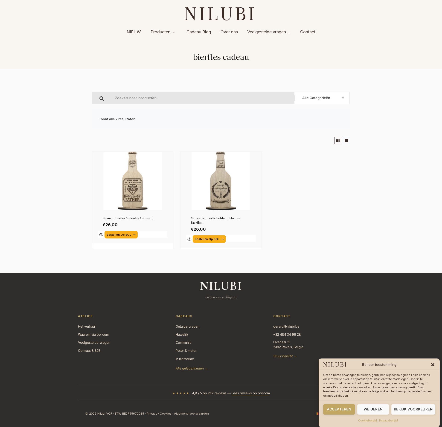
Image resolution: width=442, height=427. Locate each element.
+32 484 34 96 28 (287, 334)
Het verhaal (87, 326)
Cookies (166, 413)
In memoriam (185, 359)
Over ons (229, 31)
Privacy (152, 413)
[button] (432, 364)
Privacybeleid (388, 420)
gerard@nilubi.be (286, 326)
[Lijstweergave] (346, 140)
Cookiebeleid (367, 420)
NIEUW (134, 31)
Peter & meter (186, 350)
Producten (160, 31)
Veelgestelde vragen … (269, 31)
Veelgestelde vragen (94, 342)
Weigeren (373, 409)
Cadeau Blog (198, 31)
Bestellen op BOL (119, 234)
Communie (184, 342)
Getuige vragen (187, 326)
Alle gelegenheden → (192, 368)
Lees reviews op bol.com (251, 393)
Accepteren (339, 409)
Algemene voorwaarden (191, 413)
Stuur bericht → (285, 356)
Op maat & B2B (89, 350)
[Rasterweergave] (337, 140)
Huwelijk (182, 334)
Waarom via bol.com (93, 334)
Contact (307, 31)
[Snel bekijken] (101, 235)
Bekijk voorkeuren (413, 409)
